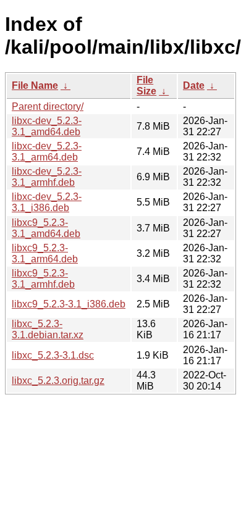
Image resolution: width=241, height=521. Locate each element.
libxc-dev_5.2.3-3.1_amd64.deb (47, 126)
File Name (35, 85)
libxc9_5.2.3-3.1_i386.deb (68, 304)
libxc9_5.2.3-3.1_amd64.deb (46, 228)
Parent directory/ (47, 106)
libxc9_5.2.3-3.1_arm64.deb (45, 253)
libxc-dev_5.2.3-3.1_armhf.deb (47, 177)
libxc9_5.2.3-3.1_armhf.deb (43, 279)
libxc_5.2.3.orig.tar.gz (58, 380)
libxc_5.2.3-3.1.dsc (53, 355)
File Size (146, 85)
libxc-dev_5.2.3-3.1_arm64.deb (47, 151)
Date (194, 85)
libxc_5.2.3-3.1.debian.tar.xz (47, 329)
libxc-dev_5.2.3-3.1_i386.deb (47, 202)
